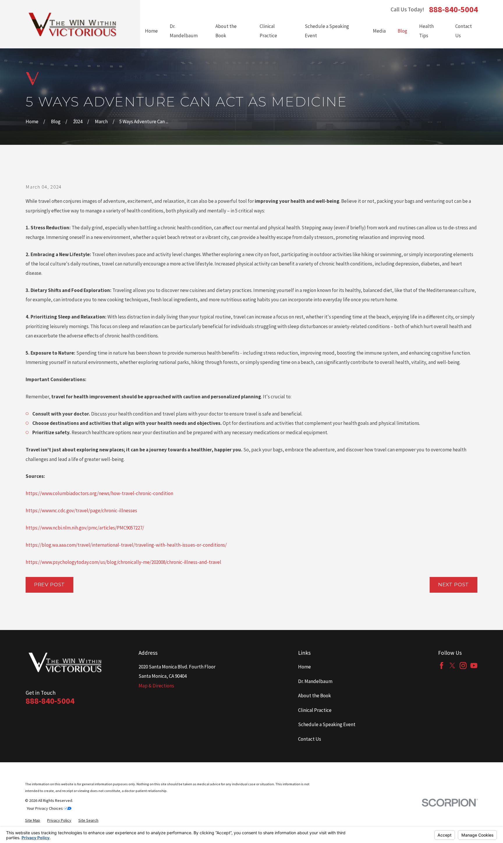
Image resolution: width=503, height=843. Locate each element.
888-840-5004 (453, 9)
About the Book (314, 695)
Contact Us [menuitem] (463, 31)
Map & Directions (156, 685)
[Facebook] (441, 665)
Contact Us (309, 739)
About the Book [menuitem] (226, 31)
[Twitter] (452, 665)
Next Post (453, 584)
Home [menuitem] (151, 31)
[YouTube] (473, 665)
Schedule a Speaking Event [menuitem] (327, 31)
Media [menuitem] (379, 31)
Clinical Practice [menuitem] (268, 31)
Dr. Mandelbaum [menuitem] (184, 31)
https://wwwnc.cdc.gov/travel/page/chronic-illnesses (81, 510)
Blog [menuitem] (402, 31)
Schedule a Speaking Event (326, 724)
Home (304, 667)
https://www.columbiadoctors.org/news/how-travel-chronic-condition (99, 493)
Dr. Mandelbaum (315, 681)
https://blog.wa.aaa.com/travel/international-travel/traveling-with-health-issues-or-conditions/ (126, 545)
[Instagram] (463, 665)
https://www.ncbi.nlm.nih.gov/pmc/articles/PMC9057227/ (85, 528)
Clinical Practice (315, 710)
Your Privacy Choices (45, 808)
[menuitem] (32, 820)
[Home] (73, 24)
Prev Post (49, 584)
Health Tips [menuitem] (426, 31)
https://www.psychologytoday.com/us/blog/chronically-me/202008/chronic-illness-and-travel (123, 562)
